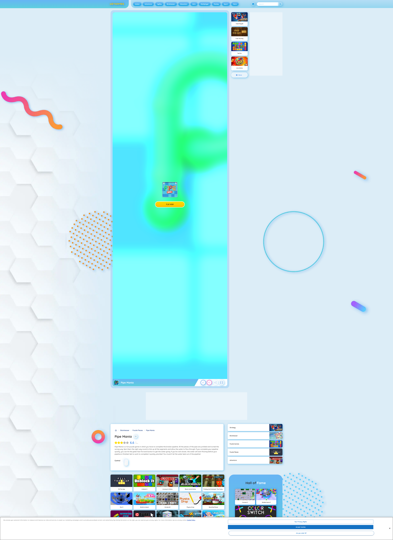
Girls (193, 4)
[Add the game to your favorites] (136, 436)
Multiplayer (205, 4)
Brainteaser (171, 4)
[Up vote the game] (203, 382)
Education (183, 4)
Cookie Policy (191, 520)
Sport (226, 4)
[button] (253, 4)
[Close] (389, 528)
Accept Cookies (300, 527)
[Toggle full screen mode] (221, 382)
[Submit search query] (280, 4)
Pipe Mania (150, 430)
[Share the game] (215, 382)
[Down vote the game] (209, 382)
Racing (216, 4)
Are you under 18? (301, 533)
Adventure (148, 4)
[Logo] (117, 4)
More (235, 4)
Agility (159, 4)
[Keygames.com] (116, 430)
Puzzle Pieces (138, 430)
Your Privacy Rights (301, 522)
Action (137, 4)
